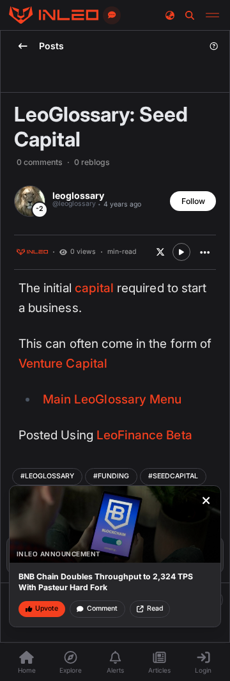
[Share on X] (160, 252)
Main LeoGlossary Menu (112, 399)
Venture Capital (63, 363)
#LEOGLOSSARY (47, 476)
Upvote (46, 608)
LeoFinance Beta (144, 435)
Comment (102, 608)
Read (155, 608)
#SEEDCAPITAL (173, 476)
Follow (193, 201)
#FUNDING (111, 476)
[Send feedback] (112, 15)
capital (94, 288)
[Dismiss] (206, 500)
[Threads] (53, 15)
